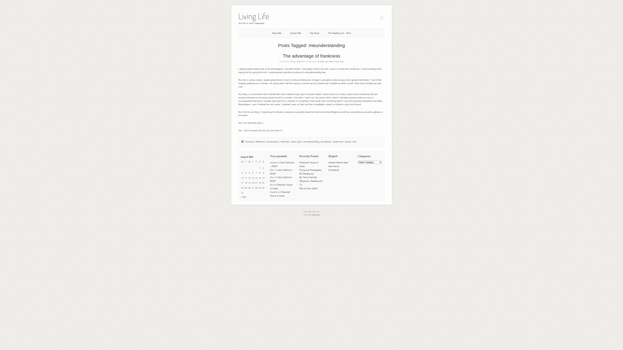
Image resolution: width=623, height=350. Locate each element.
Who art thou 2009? (308, 188)
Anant (298, 61)
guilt (299, 141)
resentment (338, 141)
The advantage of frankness (311, 55)
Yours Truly (339, 61)
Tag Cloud (314, 33)
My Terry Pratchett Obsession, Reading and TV (310, 181)
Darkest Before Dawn (338, 162)
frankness (285, 141)
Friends (321, 61)
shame (348, 141)
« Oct (243, 196)
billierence (260, 141)
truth (354, 141)
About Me (276, 33)
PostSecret (334, 169)
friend (293, 141)
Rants (331, 61)
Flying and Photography (310, 169)
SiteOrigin (316, 214)
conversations (272, 141)
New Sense (334, 166)
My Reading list (306, 173)
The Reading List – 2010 (339, 33)
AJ (271, 184)
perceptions (326, 141)
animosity (249, 141)
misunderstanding (311, 141)
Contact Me (295, 33)
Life (326, 61)
